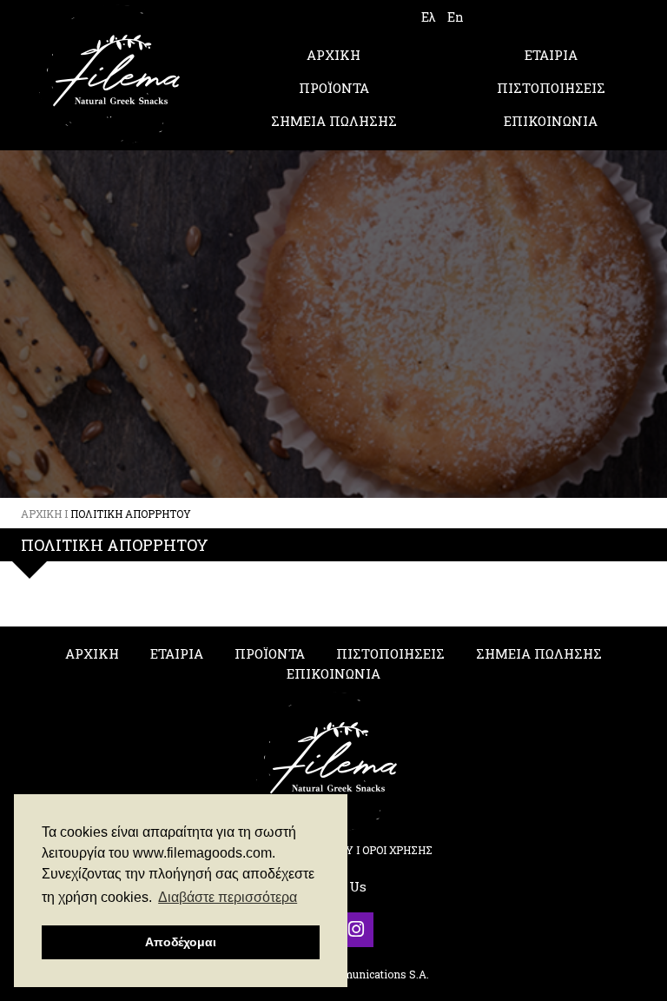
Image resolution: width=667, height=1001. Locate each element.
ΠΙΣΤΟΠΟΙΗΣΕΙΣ (551, 87)
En (455, 17)
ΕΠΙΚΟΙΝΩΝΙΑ (551, 120)
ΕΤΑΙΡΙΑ (551, 54)
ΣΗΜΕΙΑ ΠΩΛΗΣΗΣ (334, 120)
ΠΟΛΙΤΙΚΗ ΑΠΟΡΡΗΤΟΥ (130, 513)
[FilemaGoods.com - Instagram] (356, 929)
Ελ (428, 17)
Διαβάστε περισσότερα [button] (227, 897)
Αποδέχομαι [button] (180, 942)
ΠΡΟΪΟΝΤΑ (334, 87)
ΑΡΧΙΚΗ (333, 54)
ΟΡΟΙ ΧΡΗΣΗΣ (397, 850)
